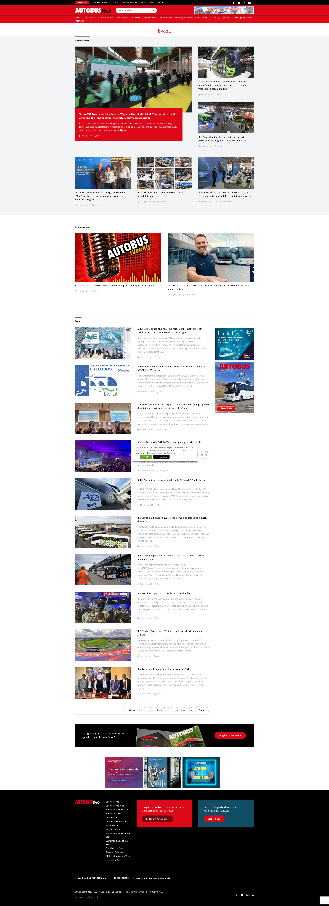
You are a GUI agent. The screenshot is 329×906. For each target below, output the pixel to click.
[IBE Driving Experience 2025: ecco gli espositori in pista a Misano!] (103, 645)
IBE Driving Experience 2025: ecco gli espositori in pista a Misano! (169, 633)
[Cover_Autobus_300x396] (234, 387)
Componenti (123, 17)
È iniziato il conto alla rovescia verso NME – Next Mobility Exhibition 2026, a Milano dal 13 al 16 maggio (169, 330)
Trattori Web (112, 825)
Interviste (79, 20)
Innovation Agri (113, 860)
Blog (217, 17)
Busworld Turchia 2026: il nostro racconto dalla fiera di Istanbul (163, 194)
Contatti (143, 3)
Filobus (226, 17)
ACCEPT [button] (146, 457)
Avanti (202, 710)
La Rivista (116, 3)
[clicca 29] (224, 10)
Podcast (151, 3)
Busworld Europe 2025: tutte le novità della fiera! (164, 593)
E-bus (92, 17)
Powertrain (111, 817)
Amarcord (207, 17)
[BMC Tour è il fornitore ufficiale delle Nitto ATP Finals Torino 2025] (103, 494)
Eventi (99, 136)
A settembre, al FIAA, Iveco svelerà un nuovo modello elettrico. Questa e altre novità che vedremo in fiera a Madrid (222, 85)
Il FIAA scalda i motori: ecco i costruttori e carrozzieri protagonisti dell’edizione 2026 (222, 138)
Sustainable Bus (113, 813)
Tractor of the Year (115, 852)
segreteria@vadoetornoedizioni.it (152, 878)
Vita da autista (165, 17)
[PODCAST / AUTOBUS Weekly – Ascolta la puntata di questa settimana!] (118, 257)
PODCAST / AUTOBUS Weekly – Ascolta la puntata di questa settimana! (115, 285)
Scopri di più (214, 818)
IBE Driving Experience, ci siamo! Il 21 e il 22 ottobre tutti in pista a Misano (170, 557)
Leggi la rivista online (230, 735)
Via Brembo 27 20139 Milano (91, 878)
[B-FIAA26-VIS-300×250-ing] (234, 344)
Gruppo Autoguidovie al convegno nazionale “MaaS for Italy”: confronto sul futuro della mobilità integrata (100, 196)
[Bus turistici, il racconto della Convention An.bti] (103, 683)
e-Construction (113, 829)
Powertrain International (118, 821)
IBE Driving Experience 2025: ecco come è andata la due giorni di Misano (172, 519)
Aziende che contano (129, 3)
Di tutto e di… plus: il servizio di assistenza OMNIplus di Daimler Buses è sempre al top (208, 287)
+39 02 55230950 (120, 878)
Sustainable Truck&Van (117, 809)
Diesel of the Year (114, 848)
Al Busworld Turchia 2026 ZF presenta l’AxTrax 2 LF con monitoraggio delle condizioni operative (225, 194)
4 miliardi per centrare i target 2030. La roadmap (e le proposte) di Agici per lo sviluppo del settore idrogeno (173, 406)
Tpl (85, 17)
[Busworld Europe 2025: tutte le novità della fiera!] (103, 607)
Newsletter (106, 3)
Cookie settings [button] (161, 457)
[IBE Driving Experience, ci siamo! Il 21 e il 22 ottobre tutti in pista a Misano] (103, 569)
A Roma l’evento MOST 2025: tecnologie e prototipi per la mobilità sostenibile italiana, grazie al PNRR (169, 444)
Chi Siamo (96, 3)
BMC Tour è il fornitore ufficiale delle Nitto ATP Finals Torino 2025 (171, 481)
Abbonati (82, 2)
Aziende (136, 17)
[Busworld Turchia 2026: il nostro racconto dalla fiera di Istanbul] (164, 173)
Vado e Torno (112, 801)
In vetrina (164, 202)
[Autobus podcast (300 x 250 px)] (162, 772)
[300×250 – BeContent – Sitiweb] (124, 772)
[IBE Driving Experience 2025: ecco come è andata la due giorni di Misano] (103, 532)
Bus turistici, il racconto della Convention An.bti (164, 668)
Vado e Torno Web (115, 805)
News (77, 17)
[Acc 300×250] (201, 772)
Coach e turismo (106, 17)
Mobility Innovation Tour (187, 17)
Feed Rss (160, 3)
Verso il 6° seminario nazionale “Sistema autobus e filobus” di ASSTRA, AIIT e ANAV (171, 368)
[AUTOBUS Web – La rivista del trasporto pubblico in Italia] (93, 10)
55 (190, 710)
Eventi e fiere (149, 17)
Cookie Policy (172, 453)
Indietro (131, 710)
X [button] (192, 448)
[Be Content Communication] (92, 898)
